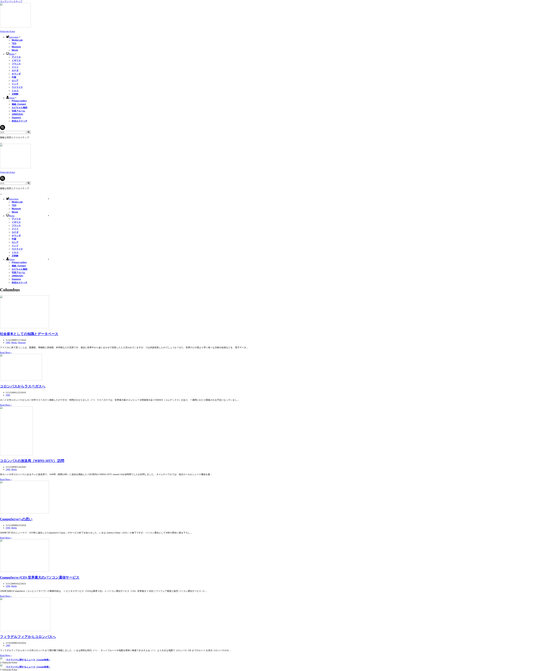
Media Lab (17, 40)
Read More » (6, 352)
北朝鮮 (15, 94)
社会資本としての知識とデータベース (29, 334)
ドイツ (15, 67)
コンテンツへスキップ (11, 1)
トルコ (15, 90)
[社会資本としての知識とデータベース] (24, 327)
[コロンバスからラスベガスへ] (21, 380)
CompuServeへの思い (16, 519)
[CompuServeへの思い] (24, 513)
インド (15, 84)
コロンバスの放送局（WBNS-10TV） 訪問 (32, 461)
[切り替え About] (48, 259)
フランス (16, 64)
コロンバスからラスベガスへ (22, 386)
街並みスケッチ (19, 121)
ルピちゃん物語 (19, 107)
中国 (14, 77)
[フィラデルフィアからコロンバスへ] (25, 630)
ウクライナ (17, 87)
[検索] (2, 129)
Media (14, 342)
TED (14, 43)
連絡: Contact (19, 104)
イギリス (16, 60)
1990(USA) (17, 114)
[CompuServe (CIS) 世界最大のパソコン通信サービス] (24, 571)
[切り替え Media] (48, 215)
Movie (15, 50)
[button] (19, 37)
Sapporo (16, 117)
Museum (16, 47)
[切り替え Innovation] (48, 199)
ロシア (15, 80)
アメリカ (16, 57)
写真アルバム (18, 111)
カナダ (15, 70)
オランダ (16, 74)
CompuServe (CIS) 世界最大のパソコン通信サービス (39, 577)
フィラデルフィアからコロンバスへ (28, 637)
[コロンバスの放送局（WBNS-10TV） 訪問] (16, 454)
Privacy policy (19, 101)
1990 (8, 342)
